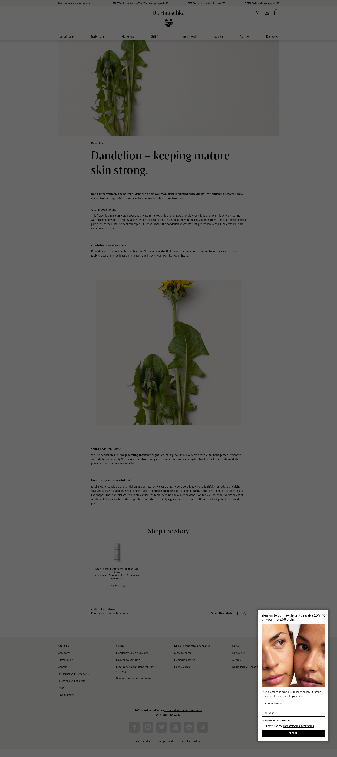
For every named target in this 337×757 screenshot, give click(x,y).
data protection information (298, 726)
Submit (293, 733)
